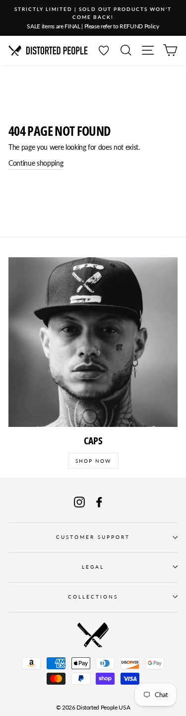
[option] (93, 18)
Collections (93, 597)
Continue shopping (35, 163)
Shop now (93, 461)
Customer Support (93, 537)
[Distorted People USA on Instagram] (79, 502)
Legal (93, 567)
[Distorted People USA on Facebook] (99, 502)
